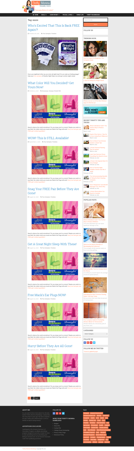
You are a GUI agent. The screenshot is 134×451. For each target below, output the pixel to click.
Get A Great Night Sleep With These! (52, 244)
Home (36, 15)
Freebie (86, 423)
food (98, 420)
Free (103, 420)
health (101, 425)
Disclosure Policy (59, 435)
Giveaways (45, 91)
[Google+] (88, 342)
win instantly (87, 442)
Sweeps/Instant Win (55, 91)
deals (102, 418)
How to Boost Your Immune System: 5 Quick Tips (98, 142)
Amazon (86, 413)
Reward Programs (89, 435)
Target (108, 437)
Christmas (106, 415)
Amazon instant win (89, 415)
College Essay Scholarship (61, 430)
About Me (57, 426)
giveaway (86, 425)
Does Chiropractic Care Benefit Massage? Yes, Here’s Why (99, 185)
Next (36, 398)
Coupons (86, 418)
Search (95, 24)
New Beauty (91, 430)
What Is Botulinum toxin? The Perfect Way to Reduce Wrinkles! (98, 127)
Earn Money (54, 15)
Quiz (97, 432)
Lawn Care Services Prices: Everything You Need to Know (98, 155)
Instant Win (94, 427)
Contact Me (57, 428)
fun (108, 423)
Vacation (86, 439)
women (107, 442)
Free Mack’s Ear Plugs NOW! (47, 295)
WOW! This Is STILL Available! (48, 138)
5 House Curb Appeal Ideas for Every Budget (99, 162)
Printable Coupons (89, 432)
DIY (106, 418)
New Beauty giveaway (103, 430)
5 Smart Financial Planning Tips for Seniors (97, 148)
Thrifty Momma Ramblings (29, 448)
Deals (43, 15)
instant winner (104, 427)
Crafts (92, 418)
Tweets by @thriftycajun (91, 351)
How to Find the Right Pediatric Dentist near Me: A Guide (98, 169)
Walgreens (101, 439)
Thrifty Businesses (93, 15)
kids (85, 430)
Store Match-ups (101, 435)
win (107, 439)
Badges (56, 423)
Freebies (53, 33)
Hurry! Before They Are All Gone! (50, 346)
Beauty (99, 415)
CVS (97, 418)
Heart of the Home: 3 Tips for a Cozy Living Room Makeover (99, 135)
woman (101, 442)
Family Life (80, 15)
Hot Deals (87, 427)
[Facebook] (85, 342)
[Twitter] (94, 342)
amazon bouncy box (96, 413)
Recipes (103, 432)
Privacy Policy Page (60, 432)
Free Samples (47, 33)
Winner (95, 442)
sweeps (93, 437)
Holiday (107, 425)
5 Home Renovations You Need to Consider (97, 192)
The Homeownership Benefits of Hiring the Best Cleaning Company (98, 178)
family (85, 420)
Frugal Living (67, 15)
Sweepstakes (101, 437)
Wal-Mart (93, 439)
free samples (37, 76)
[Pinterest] (91, 342)
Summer (86, 437)
